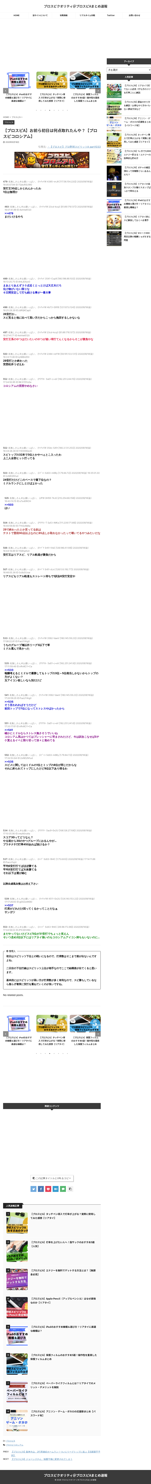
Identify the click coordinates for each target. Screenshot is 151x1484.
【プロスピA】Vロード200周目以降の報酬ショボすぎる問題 (137, 236)
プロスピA (10, 1441)
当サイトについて (40, 15)
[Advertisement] (52, 45)
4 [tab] (49, 110)
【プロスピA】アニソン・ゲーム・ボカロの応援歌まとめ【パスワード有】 (137, 122)
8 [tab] (67, 110)
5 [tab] (54, 110)
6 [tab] (58, 110)
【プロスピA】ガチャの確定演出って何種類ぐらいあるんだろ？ (137, 171)
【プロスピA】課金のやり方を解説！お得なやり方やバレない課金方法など (137, 105)
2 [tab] (40, 110)
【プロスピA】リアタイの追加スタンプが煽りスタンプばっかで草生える (137, 187)
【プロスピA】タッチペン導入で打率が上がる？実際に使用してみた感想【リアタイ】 (51, 97)
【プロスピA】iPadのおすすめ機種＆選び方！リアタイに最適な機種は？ (18, 97)
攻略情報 (64, 15)
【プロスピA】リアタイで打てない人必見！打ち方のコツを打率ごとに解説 (137, 89)
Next (98, 90)
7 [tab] (62, 110)
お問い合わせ (134, 15)
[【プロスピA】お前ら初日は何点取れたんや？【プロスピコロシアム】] (56, 1189)
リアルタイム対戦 (87, 15)
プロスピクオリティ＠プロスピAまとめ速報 (75, 6)
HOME (16, 15)
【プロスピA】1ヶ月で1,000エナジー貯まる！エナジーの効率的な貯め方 (137, 154)
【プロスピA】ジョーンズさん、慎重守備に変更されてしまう (41, 1459)
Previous (6, 90)
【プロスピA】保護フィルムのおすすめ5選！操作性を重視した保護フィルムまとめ (85, 97)
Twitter (111, 15)
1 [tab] (36, 110)
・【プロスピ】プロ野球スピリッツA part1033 (74, 146)
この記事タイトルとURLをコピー (53, 1178)
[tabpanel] (18, 86)
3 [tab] (45, 110)
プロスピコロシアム (14, 1445)
